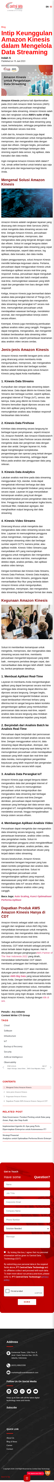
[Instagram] (22, 1391)
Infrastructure (10, 1036)
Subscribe (12, 1407)
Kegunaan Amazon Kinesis (16, 1097)
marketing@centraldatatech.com (24, 1372)
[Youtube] (35, 1391)
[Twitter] (29, 1391)
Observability (10, 1062)
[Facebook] (15, 1391)
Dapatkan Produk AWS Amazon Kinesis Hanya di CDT (27, 1101)
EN (47, 7)
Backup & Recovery (13, 1046)
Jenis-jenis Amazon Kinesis (16, 1092)
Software (8, 1031)
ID (51, 7)
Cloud (7, 1025)
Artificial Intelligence (13, 1057)
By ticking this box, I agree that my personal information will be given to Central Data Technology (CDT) (26, 1255)
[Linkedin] (9, 1391)
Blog (3, 27)
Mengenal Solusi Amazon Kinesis (19, 1087)
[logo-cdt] (14, 6)
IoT (5, 1041)
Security (8, 1052)
